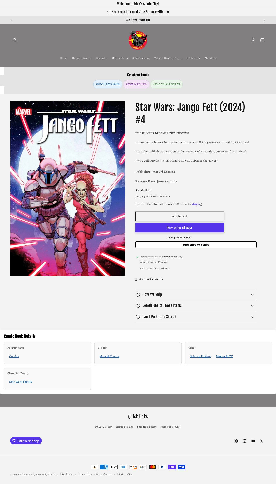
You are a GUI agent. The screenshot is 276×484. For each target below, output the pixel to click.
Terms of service (104, 474)
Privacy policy (85, 474)
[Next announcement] (264, 20)
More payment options (180, 237)
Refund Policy (124, 427)
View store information (154, 268)
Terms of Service (170, 427)
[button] (14, 40)
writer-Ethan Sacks (107, 84)
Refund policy (67, 474)
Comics (14, 356)
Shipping (140, 196)
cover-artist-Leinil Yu (166, 84)
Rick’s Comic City (27, 474)
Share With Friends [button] (151, 279)
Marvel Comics (109, 356)
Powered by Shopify (46, 474)
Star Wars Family (20, 382)
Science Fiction (200, 356)
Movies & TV (224, 356)
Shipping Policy (147, 427)
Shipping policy (124, 474)
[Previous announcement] (11, 20)
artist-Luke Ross (136, 84)
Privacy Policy (103, 427)
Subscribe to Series (195, 244)
